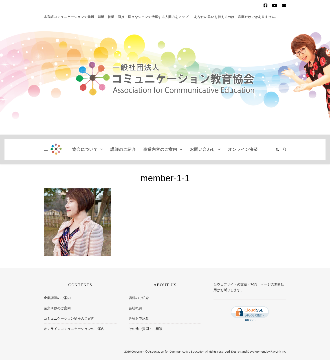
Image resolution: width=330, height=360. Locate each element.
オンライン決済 (243, 149)
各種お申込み (139, 318)
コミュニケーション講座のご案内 (69, 318)
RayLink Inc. (278, 351)
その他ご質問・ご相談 (145, 328)
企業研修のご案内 (57, 308)
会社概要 (135, 308)
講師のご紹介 (123, 149)
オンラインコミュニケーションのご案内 (74, 328)
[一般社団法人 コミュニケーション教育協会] (165, 78)
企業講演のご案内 (57, 297)
